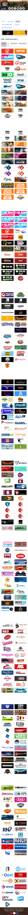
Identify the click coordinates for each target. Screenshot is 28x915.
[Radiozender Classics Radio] (20, 336)
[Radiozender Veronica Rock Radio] (7, 86)
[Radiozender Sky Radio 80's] (7, 98)
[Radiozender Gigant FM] (20, 278)
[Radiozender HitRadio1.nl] (20, 411)
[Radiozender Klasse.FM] (7, 435)
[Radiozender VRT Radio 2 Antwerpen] (20, 516)
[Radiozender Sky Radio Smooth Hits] (20, 92)
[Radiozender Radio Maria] (7, 835)
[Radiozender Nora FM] (20, 417)
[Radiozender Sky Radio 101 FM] (20, 57)
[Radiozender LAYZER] (20, 469)
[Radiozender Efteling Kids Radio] (20, 835)
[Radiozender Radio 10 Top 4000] (20, 138)
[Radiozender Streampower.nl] (20, 318)
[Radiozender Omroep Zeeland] (20, 869)
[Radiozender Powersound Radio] (7, 422)
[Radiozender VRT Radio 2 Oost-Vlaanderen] (20, 504)
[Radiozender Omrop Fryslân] (20, 892)
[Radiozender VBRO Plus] (20, 730)
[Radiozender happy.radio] (20, 435)
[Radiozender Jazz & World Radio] (7, 428)
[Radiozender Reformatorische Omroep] (20, 817)
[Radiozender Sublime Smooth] (7, 278)
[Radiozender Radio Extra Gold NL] (7, 463)
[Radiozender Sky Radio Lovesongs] (7, 110)
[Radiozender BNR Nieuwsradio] (20, 237)
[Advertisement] (14, 15)
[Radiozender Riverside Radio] (20, 690)
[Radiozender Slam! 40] (20, 213)
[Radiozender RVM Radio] (7, 556)
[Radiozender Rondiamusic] (20, 387)
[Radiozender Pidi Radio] (7, 690)
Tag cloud (6, 909)
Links (16, 909)
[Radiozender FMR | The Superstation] (7, 382)
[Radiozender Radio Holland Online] (7, 678)
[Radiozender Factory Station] (7, 609)
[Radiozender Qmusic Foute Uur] (7, 63)
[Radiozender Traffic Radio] (20, 678)
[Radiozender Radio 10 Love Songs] (7, 150)
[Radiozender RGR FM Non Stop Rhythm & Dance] (20, 805)
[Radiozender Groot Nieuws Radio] (20, 498)
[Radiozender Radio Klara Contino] (7, 522)
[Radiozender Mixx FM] (7, 643)
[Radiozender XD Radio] (7, 904)
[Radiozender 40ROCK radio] (20, 249)
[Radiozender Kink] (7, 306)
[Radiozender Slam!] (7, 57)
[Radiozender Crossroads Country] (7, 661)
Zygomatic (20, 911)
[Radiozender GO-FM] (20, 793)
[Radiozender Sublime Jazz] (7, 272)
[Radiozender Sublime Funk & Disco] (20, 266)
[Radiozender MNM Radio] (7, 562)
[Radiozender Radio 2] (20, 167)
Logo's (4, 43)
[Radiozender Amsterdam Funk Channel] (7, 712)
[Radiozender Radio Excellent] (20, 672)
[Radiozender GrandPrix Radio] (20, 179)
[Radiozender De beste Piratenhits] (7, 573)
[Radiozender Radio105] (7, 475)
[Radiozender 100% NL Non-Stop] (7, 191)
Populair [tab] (17, 24)
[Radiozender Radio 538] (7, 69)
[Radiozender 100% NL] (20, 51)
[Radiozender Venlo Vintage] (7, 399)
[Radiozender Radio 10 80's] (20, 156)
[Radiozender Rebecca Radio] (7, 486)
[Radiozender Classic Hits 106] (7, 387)
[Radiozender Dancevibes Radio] (20, 847)
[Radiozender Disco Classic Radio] (20, 231)
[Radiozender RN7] (7, 829)
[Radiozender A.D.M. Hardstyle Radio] (20, 706)
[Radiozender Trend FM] (20, 788)
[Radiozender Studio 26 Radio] (20, 771)
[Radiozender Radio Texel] (20, 841)
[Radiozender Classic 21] (20, 475)
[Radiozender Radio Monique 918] (20, 852)
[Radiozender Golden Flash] (20, 712)
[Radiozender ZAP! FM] (7, 498)
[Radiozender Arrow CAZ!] (20, 243)
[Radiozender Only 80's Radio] (7, 748)
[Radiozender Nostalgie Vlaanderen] (7, 823)
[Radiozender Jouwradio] (20, 684)
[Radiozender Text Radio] (20, 492)
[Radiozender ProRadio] (7, 550)
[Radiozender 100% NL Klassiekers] (20, 185)
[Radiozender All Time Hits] (20, 353)
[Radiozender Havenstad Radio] (20, 528)
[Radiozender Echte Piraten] (20, 573)
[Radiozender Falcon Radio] (7, 841)
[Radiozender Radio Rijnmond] (20, 585)
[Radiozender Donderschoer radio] (20, 382)
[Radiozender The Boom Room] (7, 219)
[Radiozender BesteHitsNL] (20, 423)
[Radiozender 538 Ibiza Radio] (20, 116)
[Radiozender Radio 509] (7, 568)
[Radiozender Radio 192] (20, 197)
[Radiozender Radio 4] (7, 173)
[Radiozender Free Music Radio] (7, 817)
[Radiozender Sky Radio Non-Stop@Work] (20, 86)
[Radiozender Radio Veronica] (20, 74)
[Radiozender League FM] (7, 852)
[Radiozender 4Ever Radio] (20, 742)
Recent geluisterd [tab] (7, 24)
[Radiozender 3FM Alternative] (20, 591)
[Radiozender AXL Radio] (20, 666)
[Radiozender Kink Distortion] (7, 300)
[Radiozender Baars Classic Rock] (7, 249)
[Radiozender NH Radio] (20, 898)
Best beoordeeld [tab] (6, 27)
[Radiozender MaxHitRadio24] (7, 754)
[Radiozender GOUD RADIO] (7, 353)
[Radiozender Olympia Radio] (20, 294)
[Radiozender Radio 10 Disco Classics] (20, 150)
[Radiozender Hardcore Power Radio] (20, 759)
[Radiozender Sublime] (7, 266)
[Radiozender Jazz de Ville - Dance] (7, 255)
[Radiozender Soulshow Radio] (20, 144)
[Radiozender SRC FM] (7, 799)
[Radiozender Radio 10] (7, 74)
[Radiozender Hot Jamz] (7, 759)
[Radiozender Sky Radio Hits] (20, 104)
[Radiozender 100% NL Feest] (7, 197)
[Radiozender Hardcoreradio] (7, 765)
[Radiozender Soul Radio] (20, 69)
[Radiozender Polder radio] (7, 718)
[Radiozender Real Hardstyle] (7, 706)
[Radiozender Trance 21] (7, 359)
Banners (21, 909)
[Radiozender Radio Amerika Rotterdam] (7, 528)
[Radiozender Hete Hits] (20, 748)
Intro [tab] (3, 21)
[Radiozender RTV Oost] (7, 875)
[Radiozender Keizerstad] (20, 306)
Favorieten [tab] (11, 21)
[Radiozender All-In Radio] (20, 393)
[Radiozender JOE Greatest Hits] (7, 480)
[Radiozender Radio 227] (20, 440)
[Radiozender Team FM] (20, 486)
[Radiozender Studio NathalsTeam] (7, 771)
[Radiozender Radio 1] (7, 167)
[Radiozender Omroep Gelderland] (7, 881)
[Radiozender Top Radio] (20, 661)
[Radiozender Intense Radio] (20, 823)
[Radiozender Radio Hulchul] (20, 649)
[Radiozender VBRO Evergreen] (20, 736)
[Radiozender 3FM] (7, 179)
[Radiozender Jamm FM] (7, 544)
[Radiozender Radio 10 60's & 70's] (7, 161)
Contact (12, 909)
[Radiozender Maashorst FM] (20, 347)
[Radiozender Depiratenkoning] (7, 324)
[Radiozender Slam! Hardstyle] (7, 225)
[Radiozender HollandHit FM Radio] (20, 342)
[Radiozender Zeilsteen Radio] (7, 585)
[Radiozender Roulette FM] (20, 429)
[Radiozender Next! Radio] (7, 417)
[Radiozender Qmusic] (7, 51)
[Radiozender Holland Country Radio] (20, 655)
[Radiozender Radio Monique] (20, 550)
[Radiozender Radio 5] (20, 173)
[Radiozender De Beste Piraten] (7, 32)
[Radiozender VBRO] (7, 742)
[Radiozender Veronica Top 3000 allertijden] (20, 80)
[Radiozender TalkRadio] (19, 32)
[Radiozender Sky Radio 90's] (20, 98)
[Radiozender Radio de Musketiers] (20, 765)
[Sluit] (26, 8)
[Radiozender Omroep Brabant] (20, 881)
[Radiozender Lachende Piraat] (7, 405)
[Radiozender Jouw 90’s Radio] (20, 643)
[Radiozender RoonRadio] (7, 347)
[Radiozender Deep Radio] (20, 799)
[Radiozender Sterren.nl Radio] (20, 161)
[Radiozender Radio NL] (7, 237)
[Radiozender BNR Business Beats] (7, 243)
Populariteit (14, 43)
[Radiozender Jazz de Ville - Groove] (7, 260)
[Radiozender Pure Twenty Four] (20, 399)
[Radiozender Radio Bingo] (7, 788)
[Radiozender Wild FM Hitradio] (7, 631)
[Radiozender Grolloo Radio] (20, 754)
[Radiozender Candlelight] (7, 469)
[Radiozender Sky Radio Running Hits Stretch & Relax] (7, 92)
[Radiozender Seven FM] (20, 463)
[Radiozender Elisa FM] (20, 724)
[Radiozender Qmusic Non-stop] (20, 63)
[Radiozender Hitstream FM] (7, 793)
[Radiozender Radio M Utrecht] (7, 898)
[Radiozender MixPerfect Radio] (7, 342)
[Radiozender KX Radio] (7, 597)
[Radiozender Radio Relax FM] (7, 805)
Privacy (7, 911)
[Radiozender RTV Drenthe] (20, 875)
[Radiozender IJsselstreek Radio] (7, 603)
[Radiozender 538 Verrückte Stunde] (7, 116)
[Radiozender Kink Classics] (20, 300)
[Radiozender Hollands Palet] (20, 544)
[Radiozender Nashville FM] (7, 666)
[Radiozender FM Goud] (20, 637)
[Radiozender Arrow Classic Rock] (7, 185)
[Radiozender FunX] (20, 597)
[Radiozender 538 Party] (7, 138)
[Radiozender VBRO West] (7, 730)
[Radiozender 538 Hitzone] (7, 132)
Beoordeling (22, 43)
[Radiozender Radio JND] (7, 492)
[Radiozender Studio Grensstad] (20, 718)
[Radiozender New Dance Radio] (7, 655)
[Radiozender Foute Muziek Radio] (20, 446)
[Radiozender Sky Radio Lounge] (7, 104)
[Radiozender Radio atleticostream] (20, 609)
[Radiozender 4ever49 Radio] (7, 440)
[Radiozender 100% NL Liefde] (20, 191)
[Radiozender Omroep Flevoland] (20, 886)
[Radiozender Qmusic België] (7, 231)
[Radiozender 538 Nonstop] (20, 110)
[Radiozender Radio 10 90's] (7, 156)
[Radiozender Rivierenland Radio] (7, 649)
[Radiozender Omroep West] (7, 886)
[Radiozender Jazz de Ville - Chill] (20, 255)
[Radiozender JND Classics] (20, 480)
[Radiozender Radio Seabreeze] (7, 625)
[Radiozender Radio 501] (20, 829)
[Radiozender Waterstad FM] (20, 562)
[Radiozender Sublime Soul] (20, 272)
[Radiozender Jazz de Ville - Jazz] (20, 260)
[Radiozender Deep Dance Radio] (7, 847)
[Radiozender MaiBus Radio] (7, 672)
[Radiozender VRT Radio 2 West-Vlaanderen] (7, 510)
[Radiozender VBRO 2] (7, 736)
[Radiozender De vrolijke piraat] (7, 446)
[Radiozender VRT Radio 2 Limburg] (20, 510)
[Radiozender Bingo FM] (20, 568)
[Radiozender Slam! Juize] (20, 225)
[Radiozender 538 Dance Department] (20, 132)
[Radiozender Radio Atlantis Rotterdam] (20, 579)
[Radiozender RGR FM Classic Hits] (7, 811)
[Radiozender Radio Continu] (7, 684)
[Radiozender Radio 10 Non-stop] (7, 144)
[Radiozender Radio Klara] (20, 522)
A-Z (8, 44)
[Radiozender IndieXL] (20, 603)
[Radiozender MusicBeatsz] (20, 359)
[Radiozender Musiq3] (7, 637)
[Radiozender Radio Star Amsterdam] (7, 393)
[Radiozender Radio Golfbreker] (7, 336)
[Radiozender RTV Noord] (7, 892)
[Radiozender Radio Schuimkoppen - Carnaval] (7, 591)
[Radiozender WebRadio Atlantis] (7, 579)
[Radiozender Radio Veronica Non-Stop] (7, 80)
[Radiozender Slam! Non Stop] (20, 219)
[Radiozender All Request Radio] (20, 324)
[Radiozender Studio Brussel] (20, 556)
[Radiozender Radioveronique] (20, 405)
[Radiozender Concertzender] (7, 312)
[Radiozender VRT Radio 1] (7, 504)
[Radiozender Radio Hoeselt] (7, 724)
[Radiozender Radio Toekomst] (20, 330)
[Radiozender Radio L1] (7, 869)
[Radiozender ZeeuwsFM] (7, 411)
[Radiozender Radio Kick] (7, 365)
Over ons (12, 911)
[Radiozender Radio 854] (20, 625)
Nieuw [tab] (18, 21)
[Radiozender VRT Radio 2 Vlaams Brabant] (7, 516)
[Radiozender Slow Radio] (20, 631)
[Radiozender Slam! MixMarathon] (7, 213)
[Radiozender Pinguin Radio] (7, 294)
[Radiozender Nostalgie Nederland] (20, 811)
